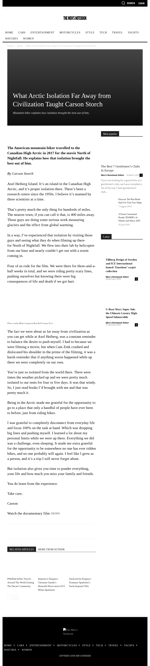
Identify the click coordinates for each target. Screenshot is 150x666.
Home (10, 45)
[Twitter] (19, 134)
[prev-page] (9, 597)
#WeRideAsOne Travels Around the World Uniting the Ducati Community (20, 582)
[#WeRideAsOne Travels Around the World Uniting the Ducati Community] (20, 566)
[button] (128, 3)
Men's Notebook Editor (112, 175)
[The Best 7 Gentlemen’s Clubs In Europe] (122, 151)
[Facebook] (11, 134)
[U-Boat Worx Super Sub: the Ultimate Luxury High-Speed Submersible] (122, 305)
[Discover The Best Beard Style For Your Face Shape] (108, 203)
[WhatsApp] (36, 134)
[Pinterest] (27, 134)
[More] (45, 134)
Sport (19, 45)
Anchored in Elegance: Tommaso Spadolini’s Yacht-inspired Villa (80, 582)
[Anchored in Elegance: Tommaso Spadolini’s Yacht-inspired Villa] (82, 566)
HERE (55, 513)
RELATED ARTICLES (22, 549)
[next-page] (15, 597)
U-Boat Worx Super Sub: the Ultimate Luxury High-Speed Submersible (122, 313)
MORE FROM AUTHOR (51, 549)
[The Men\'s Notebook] (75, 18)
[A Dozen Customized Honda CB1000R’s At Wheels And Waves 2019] (108, 218)
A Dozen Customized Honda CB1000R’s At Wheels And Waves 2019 (129, 217)
